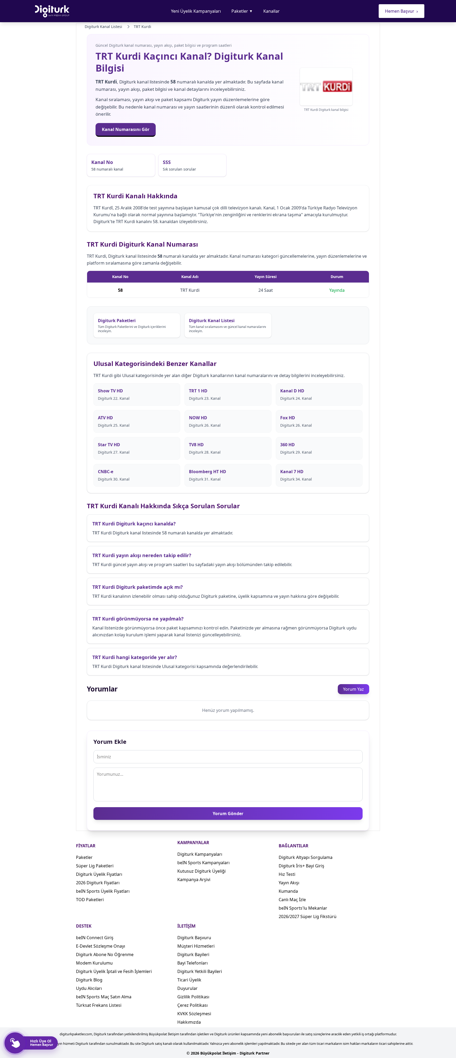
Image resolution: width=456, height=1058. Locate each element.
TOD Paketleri (90, 899)
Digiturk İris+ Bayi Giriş (301, 866)
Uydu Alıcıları (89, 988)
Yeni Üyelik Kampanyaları (196, 11)
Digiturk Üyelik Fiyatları (99, 874)
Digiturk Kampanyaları (199, 854)
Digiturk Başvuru (194, 938)
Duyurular (187, 988)
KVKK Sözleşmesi (194, 1014)
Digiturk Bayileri (193, 954)
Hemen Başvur (401, 11)
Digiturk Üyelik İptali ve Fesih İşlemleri (114, 971)
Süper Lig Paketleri (94, 866)
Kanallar (271, 11)
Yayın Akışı (289, 883)
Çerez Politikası (192, 1005)
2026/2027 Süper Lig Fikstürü (307, 916)
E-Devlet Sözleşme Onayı (100, 946)
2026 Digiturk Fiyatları (98, 883)
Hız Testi (287, 874)
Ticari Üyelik (189, 980)
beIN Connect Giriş (94, 938)
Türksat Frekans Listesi (98, 1005)
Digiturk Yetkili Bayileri (199, 971)
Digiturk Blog (89, 980)
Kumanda (288, 891)
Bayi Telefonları (192, 963)
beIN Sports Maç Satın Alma (103, 997)
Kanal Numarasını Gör (125, 129)
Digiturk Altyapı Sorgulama (305, 857)
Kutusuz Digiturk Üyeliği (201, 871)
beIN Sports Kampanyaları (203, 863)
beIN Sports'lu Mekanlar (303, 908)
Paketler (242, 11)
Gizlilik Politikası (193, 997)
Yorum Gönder (228, 813)
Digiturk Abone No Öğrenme (105, 954)
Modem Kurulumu (94, 963)
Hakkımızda (189, 1022)
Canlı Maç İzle (292, 899)
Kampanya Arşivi (193, 879)
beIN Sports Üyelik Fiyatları (103, 891)
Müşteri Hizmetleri (196, 946)
